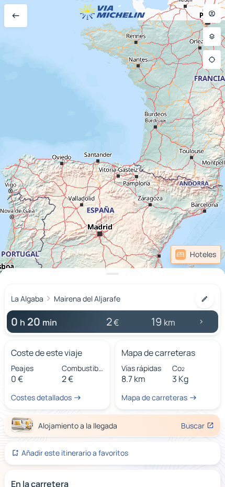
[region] (112, 243)
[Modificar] (204, 298)
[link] (196, 254)
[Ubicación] (212, 59)
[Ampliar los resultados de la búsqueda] (112, 274)
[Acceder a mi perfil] (212, 13)
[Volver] (15, 15)
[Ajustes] (212, 36)
